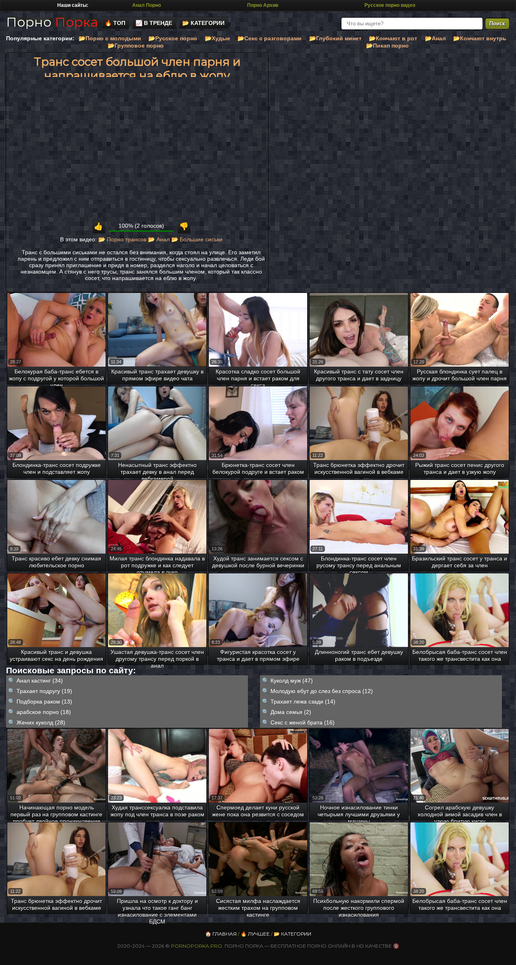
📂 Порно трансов (122, 239)
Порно (52, 22)
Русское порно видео (389, 5)
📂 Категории (203, 23)
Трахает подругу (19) (44, 691)
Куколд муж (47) (291, 680)
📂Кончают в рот (393, 38)
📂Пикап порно (387, 45)
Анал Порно (146, 5)
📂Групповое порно (136, 45)
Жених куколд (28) (41, 722)
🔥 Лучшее (255, 934)
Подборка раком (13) (44, 701)
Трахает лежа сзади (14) (302, 701)
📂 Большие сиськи (197, 239)
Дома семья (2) (290, 712)
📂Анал (435, 38)
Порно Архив (262, 5)
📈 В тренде (153, 23)
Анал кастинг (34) (40, 680)
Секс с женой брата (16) (302, 722)
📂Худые (217, 38)
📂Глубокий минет (335, 38)
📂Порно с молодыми (110, 38)
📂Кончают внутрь (479, 38)
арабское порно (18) (44, 712)
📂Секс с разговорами (269, 38)
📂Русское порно (172, 38)
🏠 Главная (221, 934)
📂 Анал (159, 239)
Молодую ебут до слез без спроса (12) (321, 691)
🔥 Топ (115, 23)
